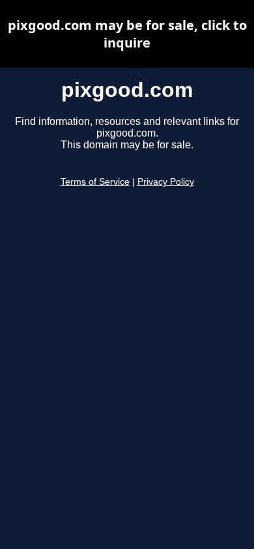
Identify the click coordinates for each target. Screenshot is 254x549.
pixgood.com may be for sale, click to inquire (127, 33)
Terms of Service (95, 182)
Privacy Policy (165, 182)
